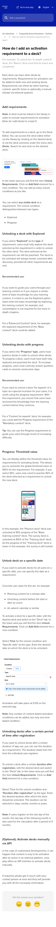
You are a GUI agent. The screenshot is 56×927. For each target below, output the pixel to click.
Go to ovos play (26, 7)
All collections (8, 33)
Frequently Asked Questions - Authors (35, 33)
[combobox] (30, 18)
